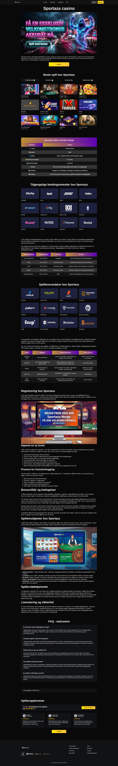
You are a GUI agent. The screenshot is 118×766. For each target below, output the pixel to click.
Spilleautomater (87, 80)
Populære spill (29, 80)
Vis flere (59, 731)
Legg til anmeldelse (88, 707)
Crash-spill (67, 80)
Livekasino (48, 80)
